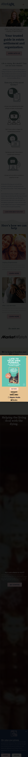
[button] (26, 357)
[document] (14, 378)
